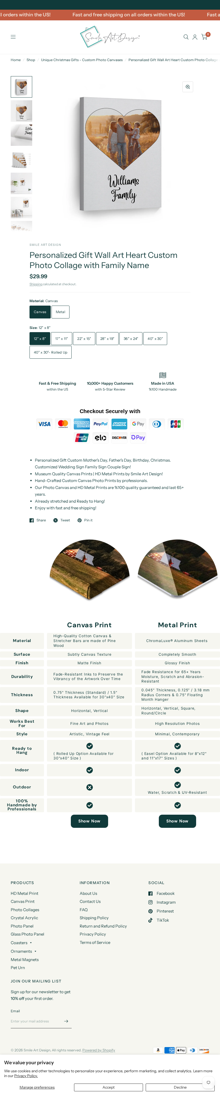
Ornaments (21, 951)
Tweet (65, 520)
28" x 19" (107, 338)
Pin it (88, 520)
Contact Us (90, 901)
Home (16, 60)
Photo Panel (22, 926)
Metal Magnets (25, 959)
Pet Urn (18, 967)
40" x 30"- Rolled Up (50, 352)
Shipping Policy (94, 917)
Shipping (36, 284)
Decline (180, 1087)
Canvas (40, 312)
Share (41, 520)
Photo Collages (25, 909)
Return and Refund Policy (103, 926)
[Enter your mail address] (66, 1021)
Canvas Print (23, 901)
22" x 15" (84, 338)
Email (15, 1011)
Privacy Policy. (26, 1075)
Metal (60, 312)
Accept (108, 1087)
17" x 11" (61, 338)
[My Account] (194, 37)
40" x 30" (155, 338)
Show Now (89, 821)
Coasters (19, 942)
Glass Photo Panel (27, 934)
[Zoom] (187, 86)
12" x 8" (40, 338)
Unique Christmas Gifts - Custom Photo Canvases (82, 60)
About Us (88, 893)
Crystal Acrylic (24, 917)
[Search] (186, 37)
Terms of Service (95, 942)
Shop (31, 60)
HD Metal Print (24, 893)
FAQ (84, 909)
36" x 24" (131, 338)
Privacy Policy (93, 934)
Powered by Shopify (98, 1050)
